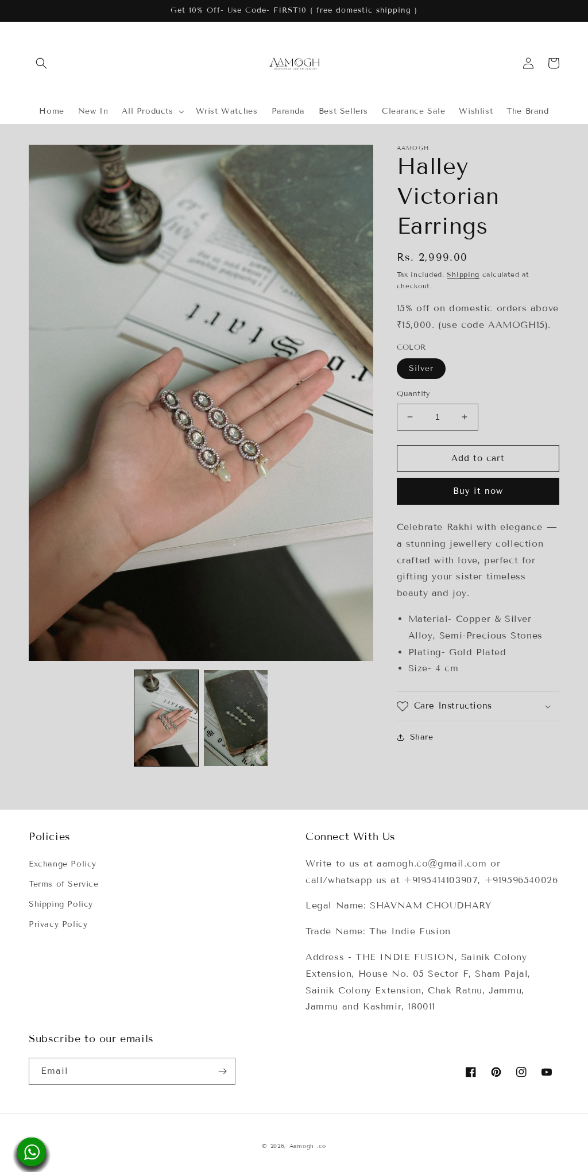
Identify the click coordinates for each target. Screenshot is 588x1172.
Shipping (463, 274)
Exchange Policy (62, 864)
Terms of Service (64, 884)
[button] (41, 63)
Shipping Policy (61, 904)
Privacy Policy (58, 924)
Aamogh (301, 1146)
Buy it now (478, 491)
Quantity (414, 394)
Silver (421, 368)
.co (321, 1146)
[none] (166, 718)
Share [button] (422, 737)
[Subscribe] (222, 1071)
